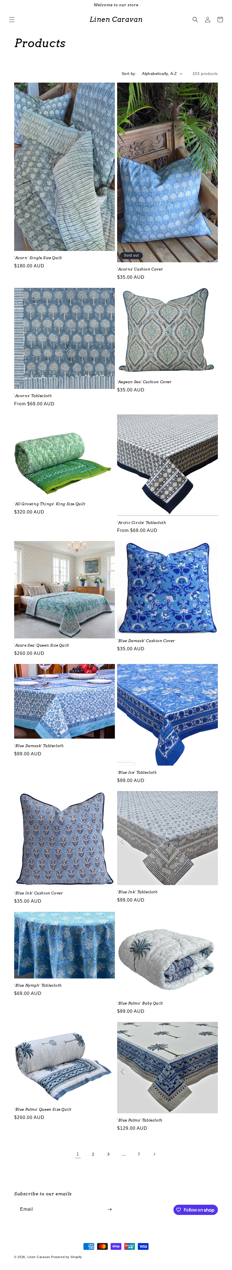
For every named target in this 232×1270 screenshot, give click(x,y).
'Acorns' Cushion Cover (140, 269)
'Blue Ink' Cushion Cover (38, 893)
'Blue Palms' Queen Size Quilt (42, 1109)
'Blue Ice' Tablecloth (137, 772)
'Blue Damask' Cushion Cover (146, 641)
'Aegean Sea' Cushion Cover (144, 382)
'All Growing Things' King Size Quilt (49, 504)
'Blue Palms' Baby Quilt (140, 1003)
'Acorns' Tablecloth (32, 396)
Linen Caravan (38, 1257)
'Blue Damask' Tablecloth (38, 746)
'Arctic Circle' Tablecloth (141, 523)
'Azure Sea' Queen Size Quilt (41, 645)
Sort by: (129, 73)
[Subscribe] (109, 1209)
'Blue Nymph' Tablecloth (38, 985)
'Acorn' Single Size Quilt (38, 258)
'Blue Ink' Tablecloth (137, 892)
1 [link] (77, 1154)
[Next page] (154, 1154)
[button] (12, 19)
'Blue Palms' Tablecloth (139, 1120)
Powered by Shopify (66, 1257)
